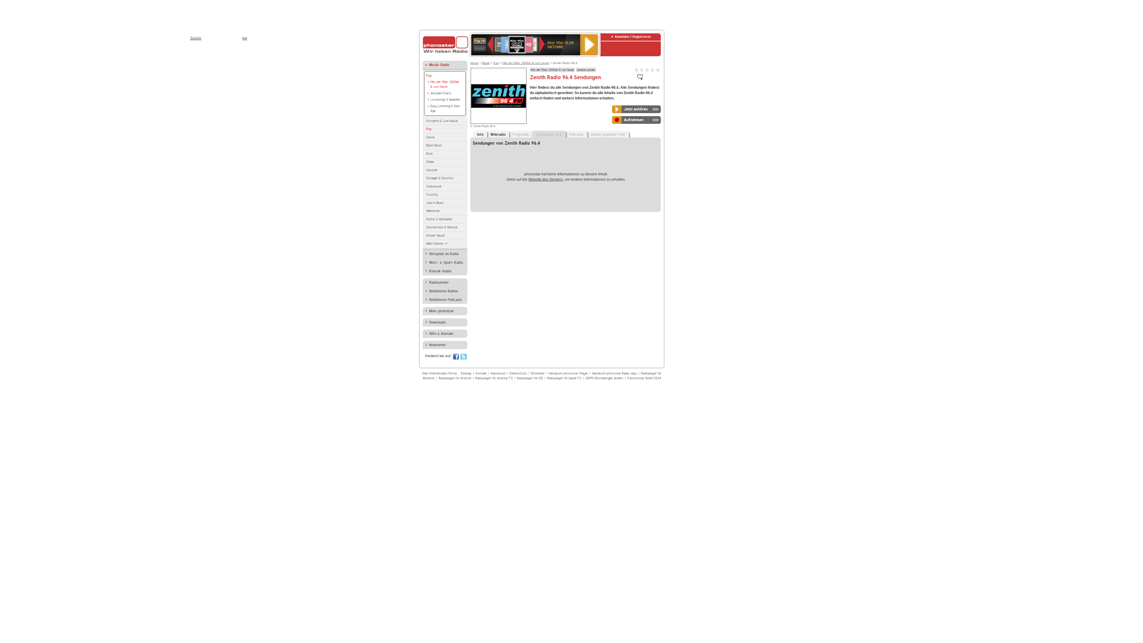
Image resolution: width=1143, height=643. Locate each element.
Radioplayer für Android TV (494, 378)
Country (432, 194)
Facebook (456, 357)
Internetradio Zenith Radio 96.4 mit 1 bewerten (636, 70)
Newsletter (437, 345)
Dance (430, 137)
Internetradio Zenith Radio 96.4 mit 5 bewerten (658, 70)
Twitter (463, 357)
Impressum (498, 373)
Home (474, 63)
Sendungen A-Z (549, 134)
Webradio (498, 134)
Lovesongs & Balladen (445, 100)
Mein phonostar (441, 311)
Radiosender (439, 282)
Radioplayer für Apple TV (564, 378)
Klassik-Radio (440, 271)
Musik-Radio (439, 65)
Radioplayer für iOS (530, 378)
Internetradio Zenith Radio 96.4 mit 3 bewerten (647, 70)
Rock (429, 154)
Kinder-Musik (435, 236)
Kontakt (481, 373)
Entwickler (538, 373)
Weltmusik (433, 211)
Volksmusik (433, 186)
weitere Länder (586, 69)
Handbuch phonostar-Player (568, 373)
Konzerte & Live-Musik (442, 121)
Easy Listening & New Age (445, 108)
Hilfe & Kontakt (441, 334)
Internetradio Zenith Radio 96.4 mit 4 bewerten (652, 70)
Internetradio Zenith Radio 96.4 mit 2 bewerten (642, 70)
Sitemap (466, 373)
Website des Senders (545, 179)
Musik (486, 63)
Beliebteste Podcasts (445, 300)
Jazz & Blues (435, 203)
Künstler (432, 170)
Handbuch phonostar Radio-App (614, 373)
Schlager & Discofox (439, 178)
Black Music (434, 145)
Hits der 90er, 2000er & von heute (444, 84)
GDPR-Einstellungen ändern (604, 378)
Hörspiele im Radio (444, 254)
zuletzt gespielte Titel (608, 134)
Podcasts (576, 134)
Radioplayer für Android (455, 378)
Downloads (437, 322)
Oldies (430, 162)
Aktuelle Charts (440, 93)
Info (480, 134)
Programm (521, 134)
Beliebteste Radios (443, 291)
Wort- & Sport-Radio (446, 262)
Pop (429, 75)
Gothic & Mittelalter (439, 219)
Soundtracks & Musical (441, 227)
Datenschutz (518, 373)
